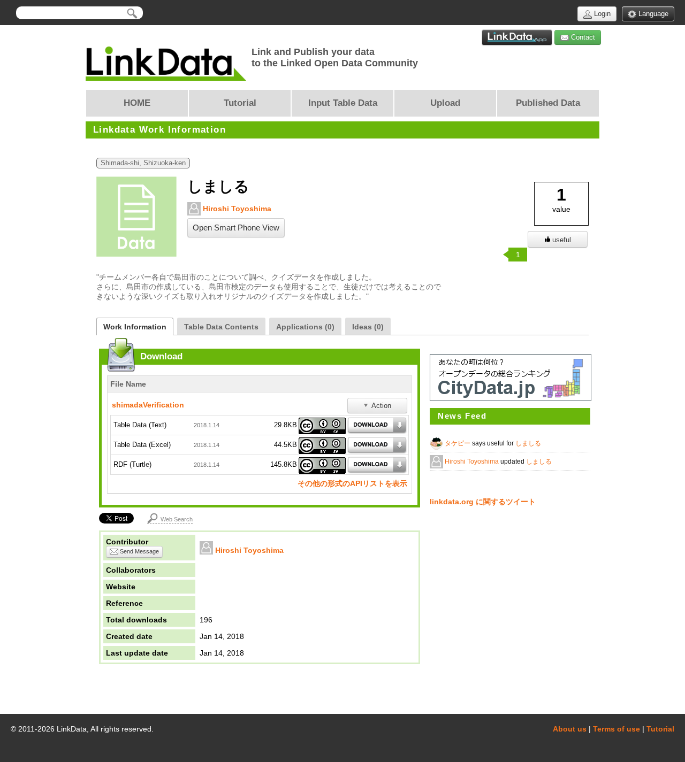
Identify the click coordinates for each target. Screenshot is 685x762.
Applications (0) (305, 326)
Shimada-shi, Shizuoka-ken (143, 163)
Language (652, 14)
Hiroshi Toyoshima (236, 208)
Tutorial (660, 729)
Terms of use (616, 729)
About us (570, 729)
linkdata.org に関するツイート (483, 501)
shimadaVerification (148, 405)
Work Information (134, 326)
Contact (582, 37)
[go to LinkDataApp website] (517, 37)
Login (601, 14)
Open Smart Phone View (236, 228)
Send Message (138, 551)
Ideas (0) (368, 326)
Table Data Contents (221, 326)
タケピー (458, 443)
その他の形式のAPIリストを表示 (352, 483)
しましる (528, 443)
